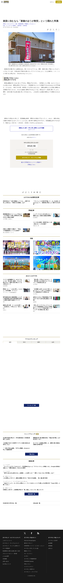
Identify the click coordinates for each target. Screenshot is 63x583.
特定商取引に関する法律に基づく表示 (11, 551)
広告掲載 (5, 558)
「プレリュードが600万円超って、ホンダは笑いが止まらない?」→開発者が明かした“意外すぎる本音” (46, 202)
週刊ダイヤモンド (28, 543)
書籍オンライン (27, 551)
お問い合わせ (6, 561)
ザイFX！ (26, 556)
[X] (25, 533)
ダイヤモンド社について (54, 537)
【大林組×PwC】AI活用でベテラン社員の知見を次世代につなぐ (16, 443)
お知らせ (50, 548)
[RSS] (38, 533)
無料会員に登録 (31, 146)
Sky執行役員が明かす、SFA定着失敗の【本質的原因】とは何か (16, 438)
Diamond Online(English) (30, 540)
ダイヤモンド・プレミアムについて (11, 543)
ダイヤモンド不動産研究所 (30, 558)
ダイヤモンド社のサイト (30, 537)
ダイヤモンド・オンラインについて (11, 537)
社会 (4, 25)
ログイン (52, 1)
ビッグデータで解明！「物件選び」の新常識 (16, 25)
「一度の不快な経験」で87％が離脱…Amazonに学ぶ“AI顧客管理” (16, 449)
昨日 (24, 342)
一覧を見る (31, 454)
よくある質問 (6, 556)
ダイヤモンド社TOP (52, 540)
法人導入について (7, 564)
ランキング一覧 (31, 405)
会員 (53, 342)
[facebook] (31, 533)
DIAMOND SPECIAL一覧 (10, 503)
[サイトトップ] (6, 2)
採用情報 (50, 545)
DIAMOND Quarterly (29, 561)
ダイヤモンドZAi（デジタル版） (31, 548)
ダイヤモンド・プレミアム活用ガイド (11, 545)
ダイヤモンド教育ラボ (29, 569)
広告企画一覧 (36, 503)
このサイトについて (7, 540)
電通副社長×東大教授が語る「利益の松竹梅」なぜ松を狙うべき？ (46, 438)
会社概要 (50, 543)
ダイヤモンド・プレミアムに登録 (31, 157)
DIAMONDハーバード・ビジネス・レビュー (34, 545)
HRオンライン (27, 564)
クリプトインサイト (28, 566)
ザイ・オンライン (28, 553)
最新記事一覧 (31, 494)
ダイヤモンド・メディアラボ (30, 571)
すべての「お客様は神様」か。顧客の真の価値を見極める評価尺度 (46, 443)
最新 (10, 342)
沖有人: (19, 24)
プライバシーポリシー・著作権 (10, 553)
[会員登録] (59, 2)
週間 (38, 342)
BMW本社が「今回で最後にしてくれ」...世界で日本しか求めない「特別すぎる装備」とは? (16, 201)
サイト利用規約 (6, 548)
